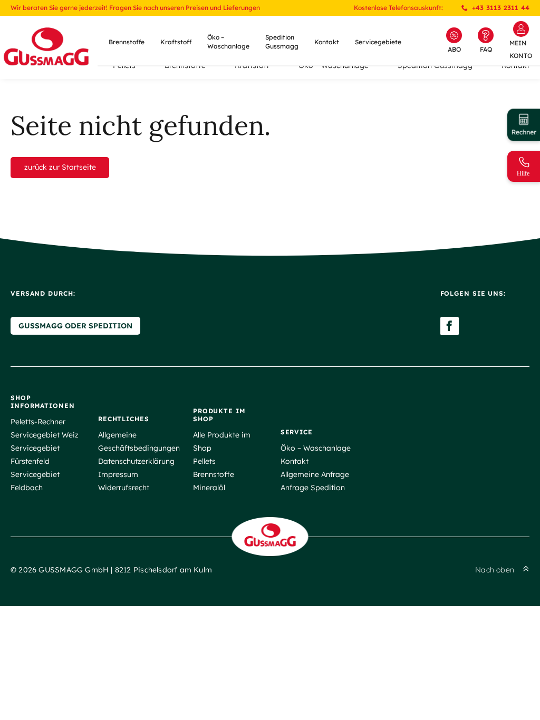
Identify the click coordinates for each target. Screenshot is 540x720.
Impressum (118, 474)
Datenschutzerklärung (136, 461)
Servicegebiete (378, 42)
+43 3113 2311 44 (500, 8)
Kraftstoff (175, 42)
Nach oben (494, 570)
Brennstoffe (126, 42)
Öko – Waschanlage (228, 41)
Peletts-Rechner (38, 421)
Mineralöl (209, 487)
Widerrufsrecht (123, 487)
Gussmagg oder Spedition (75, 325)
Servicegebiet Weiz (45, 435)
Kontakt (326, 42)
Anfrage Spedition (313, 487)
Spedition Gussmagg (281, 41)
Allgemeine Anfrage (315, 474)
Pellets (204, 461)
